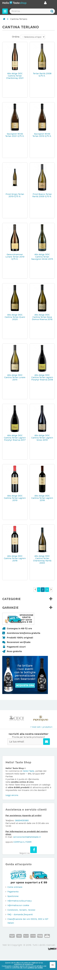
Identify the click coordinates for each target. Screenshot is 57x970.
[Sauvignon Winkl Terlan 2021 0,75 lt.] (15, 117)
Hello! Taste (28, 771)
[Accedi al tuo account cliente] (45, 3)
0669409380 (22, 820)
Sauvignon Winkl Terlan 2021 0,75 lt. (14, 135)
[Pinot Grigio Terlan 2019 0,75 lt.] (15, 177)
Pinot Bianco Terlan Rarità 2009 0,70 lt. (42, 195)
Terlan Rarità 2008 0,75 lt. (42, 74)
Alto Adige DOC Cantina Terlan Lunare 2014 (14, 377)
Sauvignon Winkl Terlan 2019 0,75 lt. (42, 135)
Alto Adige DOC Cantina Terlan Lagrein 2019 (15, 498)
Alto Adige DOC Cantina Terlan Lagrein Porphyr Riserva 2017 (15, 437)
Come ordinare (14, 887)
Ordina (15, 36)
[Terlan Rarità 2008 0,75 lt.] (42, 56)
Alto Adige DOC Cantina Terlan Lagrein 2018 (42, 498)
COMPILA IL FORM (22, 842)
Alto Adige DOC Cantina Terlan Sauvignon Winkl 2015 (42, 256)
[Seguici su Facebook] (33, 850)
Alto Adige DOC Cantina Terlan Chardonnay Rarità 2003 (42, 559)
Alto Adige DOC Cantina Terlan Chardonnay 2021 (15, 75)
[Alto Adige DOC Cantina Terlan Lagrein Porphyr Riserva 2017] (15, 418)
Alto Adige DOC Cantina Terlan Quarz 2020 (15, 317)
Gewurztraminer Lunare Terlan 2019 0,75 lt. (14, 256)
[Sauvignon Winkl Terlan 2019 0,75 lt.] (42, 117)
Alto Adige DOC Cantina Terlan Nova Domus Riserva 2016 (42, 317)
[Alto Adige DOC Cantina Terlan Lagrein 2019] (15, 479)
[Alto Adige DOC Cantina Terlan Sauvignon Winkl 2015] (42, 237)
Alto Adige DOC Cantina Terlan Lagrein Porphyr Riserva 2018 (42, 377)
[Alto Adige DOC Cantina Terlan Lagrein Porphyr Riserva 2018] (42, 358)
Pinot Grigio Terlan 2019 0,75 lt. (15, 195)
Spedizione (13, 896)
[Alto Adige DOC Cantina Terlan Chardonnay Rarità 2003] (42, 539)
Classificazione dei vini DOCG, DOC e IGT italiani (27, 921)
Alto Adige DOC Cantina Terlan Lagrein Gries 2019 (42, 437)
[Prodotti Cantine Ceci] (16, 718)
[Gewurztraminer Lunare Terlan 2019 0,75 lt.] (15, 237)
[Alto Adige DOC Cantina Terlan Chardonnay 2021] (15, 56)
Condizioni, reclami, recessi (21, 910)
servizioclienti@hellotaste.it (27, 837)
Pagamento (13, 891)
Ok (52, 965)
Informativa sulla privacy (19, 901)
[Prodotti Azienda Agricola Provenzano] (40, 718)
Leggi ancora (11, 795)
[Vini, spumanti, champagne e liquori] (4, 19)
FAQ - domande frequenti (20, 914)
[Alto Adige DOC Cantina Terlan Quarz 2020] (15, 298)
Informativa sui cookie (18, 905)
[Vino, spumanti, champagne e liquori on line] (14, 3)
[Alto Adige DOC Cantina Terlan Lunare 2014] (15, 358)
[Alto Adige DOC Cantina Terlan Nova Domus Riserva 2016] (42, 298)
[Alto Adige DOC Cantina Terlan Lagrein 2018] (42, 479)
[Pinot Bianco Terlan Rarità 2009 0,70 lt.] (42, 177)
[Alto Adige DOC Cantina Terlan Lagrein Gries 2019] (42, 418)
